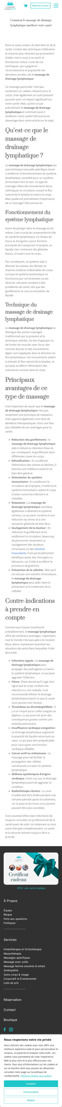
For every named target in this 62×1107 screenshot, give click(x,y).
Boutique (10, 1020)
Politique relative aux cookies (36, 1075)
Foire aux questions (15, 918)
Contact (10, 1010)
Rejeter (31, 1100)
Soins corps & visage (16, 974)
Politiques (9, 923)
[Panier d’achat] (26, 6)
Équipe (8, 910)
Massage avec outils (16, 961)
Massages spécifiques (17, 957)
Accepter (31, 1083)
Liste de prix (11, 982)
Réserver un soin (40, 5)
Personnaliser (31, 1091)
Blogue (8, 914)
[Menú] (56, 5)
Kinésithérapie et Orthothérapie (22, 949)
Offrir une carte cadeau (31, 888)
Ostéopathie (11, 970)
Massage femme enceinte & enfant (24, 966)
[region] (31, 1070)
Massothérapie (12, 953)
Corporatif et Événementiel (20, 978)
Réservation (12, 1000)
